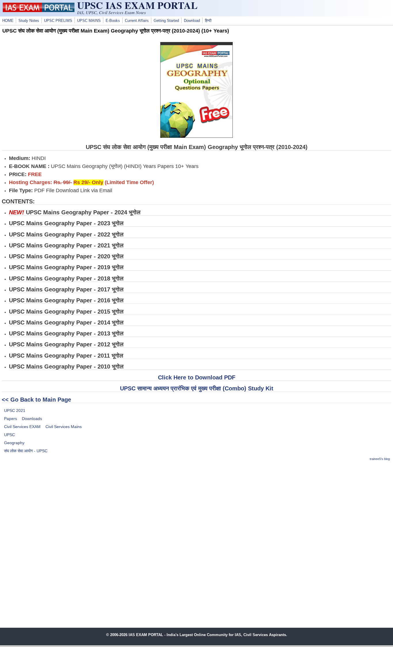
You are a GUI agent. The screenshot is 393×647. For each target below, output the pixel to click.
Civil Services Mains (63, 426)
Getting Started (166, 21)
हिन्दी (208, 21)
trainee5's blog (380, 459)
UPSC (9, 434)
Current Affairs (137, 21)
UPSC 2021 (14, 410)
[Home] (39, 10)
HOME (8, 21)
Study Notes (28, 21)
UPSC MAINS (89, 21)
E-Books (113, 21)
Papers (10, 418)
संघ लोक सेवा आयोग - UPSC (25, 450)
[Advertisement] (196, 507)
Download (192, 21)
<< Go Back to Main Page (36, 399)
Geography (14, 442)
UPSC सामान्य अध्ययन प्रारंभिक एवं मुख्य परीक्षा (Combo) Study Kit (196, 388)
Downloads (32, 418)
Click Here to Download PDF (196, 377)
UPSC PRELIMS (58, 21)
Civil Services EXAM (22, 426)
